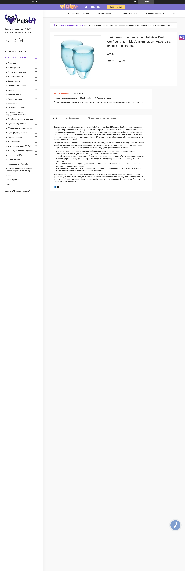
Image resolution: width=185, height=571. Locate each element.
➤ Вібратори (11, 63)
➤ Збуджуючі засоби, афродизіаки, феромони (16, 113)
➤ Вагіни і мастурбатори (16, 72)
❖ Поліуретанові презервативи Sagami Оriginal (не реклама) (19, 169)
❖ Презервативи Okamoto (17, 164)
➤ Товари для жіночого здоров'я (19, 150)
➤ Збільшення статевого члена (19, 128)
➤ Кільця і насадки (14, 99)
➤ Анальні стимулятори (16, 85)
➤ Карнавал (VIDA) (14, 155)
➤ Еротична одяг (13, 142)
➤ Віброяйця (11, 103)
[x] (58, 187)
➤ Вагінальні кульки (14, 77)
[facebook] (55, 187)
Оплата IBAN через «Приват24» (18, 191)
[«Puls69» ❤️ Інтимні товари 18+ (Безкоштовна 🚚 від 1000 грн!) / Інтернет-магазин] (21, 19)
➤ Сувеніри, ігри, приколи (16, 133)
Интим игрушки (12, 180)
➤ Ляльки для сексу (14, 137)
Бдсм (8, 184)
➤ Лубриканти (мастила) (16, 124)
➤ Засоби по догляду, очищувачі (19, 119)
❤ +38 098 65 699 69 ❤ (155, 14)
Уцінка (8, 175)
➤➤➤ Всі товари (104, 14)
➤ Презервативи (13, 159)
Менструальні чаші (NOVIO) (71, 25)
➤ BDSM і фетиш (13, 68)
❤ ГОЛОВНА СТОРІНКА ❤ (15, 51)
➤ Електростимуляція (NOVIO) (18, 146)
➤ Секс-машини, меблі (15, 108)
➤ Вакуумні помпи (13, 94)
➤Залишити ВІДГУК (129, 14)
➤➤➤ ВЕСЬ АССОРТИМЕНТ (16, 58)
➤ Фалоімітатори (13, 81)
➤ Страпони (11, 90)
